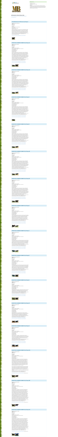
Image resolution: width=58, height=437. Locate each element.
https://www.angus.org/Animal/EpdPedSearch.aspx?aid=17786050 (19, 88)
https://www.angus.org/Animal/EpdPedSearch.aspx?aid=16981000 (19, 295)
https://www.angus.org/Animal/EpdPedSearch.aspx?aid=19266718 (19, 317)
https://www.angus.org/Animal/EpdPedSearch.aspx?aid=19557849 (19, 318)
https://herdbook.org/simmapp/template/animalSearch (18, 431)
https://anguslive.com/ (13, 17)
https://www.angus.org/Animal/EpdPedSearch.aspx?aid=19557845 (19, 342)
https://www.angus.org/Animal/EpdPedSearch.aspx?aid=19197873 (19, 35)
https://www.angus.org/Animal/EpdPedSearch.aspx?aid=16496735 (19, 62)
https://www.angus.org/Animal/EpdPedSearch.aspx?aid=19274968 (19, 115)
